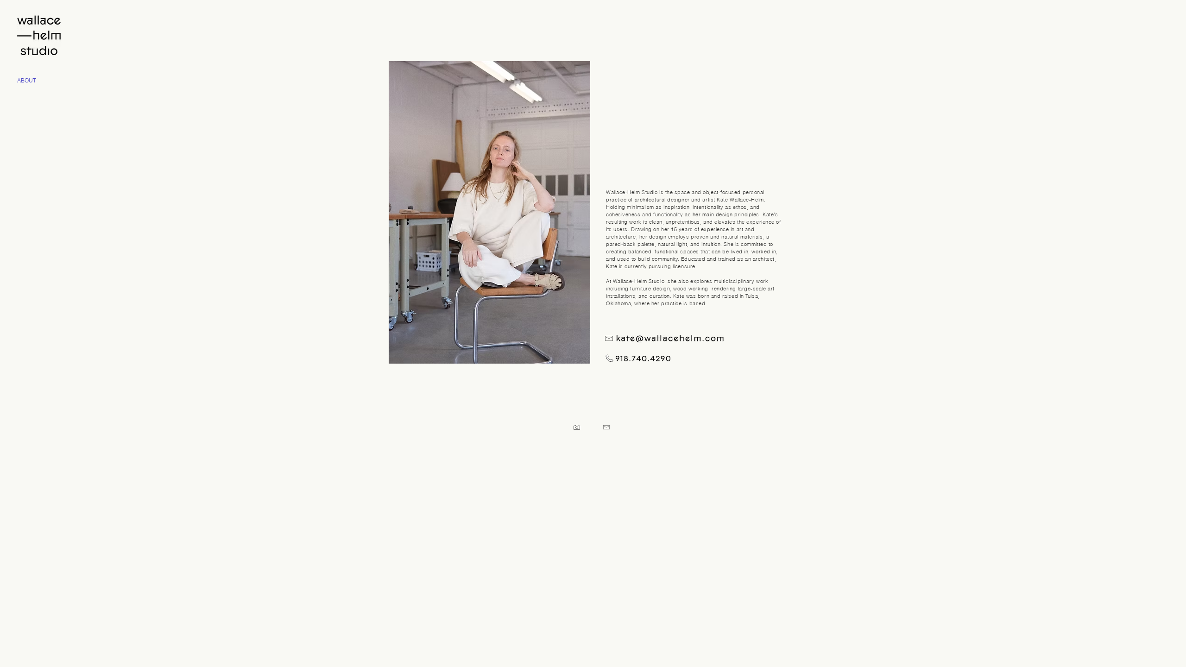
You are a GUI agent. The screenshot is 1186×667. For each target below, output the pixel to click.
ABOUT (26, 80)
